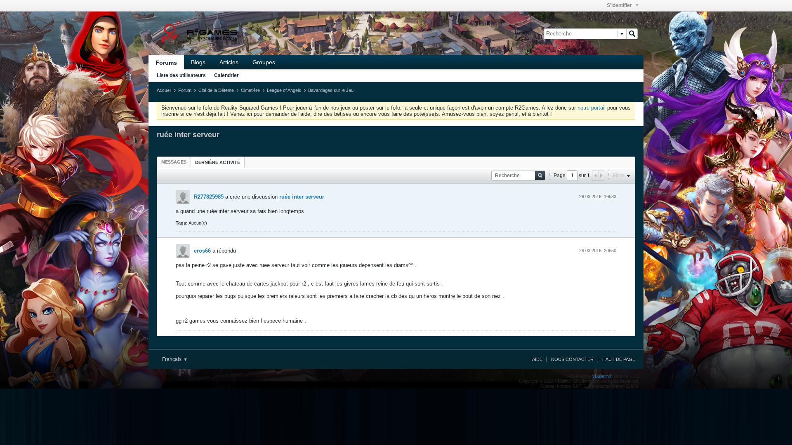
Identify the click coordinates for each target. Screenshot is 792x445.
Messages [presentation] (173, 161)
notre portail (592, 108)
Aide (537, 359)
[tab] (174, 162)
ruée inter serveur (301, 197)
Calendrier (226, 75)
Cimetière (250, 90)
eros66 (202, 251)
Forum (184, 90)
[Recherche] (632, 33)
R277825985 (209, 197)
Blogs (198, 62)
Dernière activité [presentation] (217, 162)
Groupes (263, 62)
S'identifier (620, 5)
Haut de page (618, 359)
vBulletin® (602, 376)
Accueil (164, 90)
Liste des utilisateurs (181, 75)
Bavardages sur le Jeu (331, 90)
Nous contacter (572, 359)
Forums (166, 62)
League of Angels (284, 90)
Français (172, 359)
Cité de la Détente (216, 90)
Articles (228, 62)
